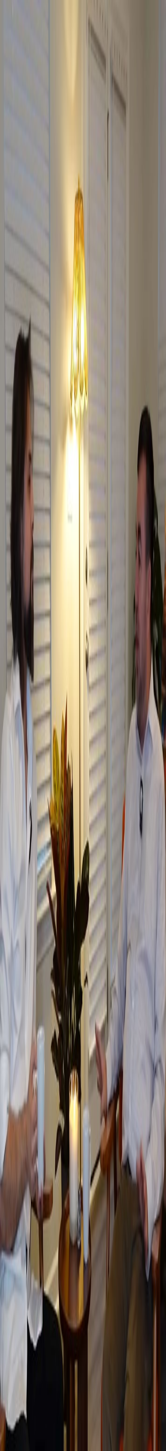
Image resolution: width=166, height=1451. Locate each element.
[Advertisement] (83, 1364)
